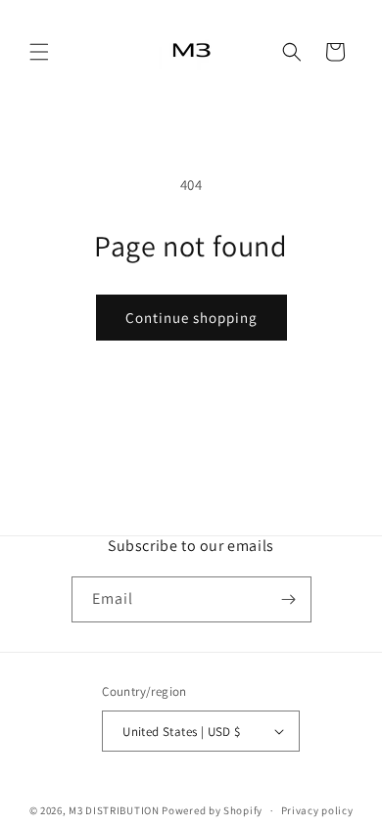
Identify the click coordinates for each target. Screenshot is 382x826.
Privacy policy (317, 810)
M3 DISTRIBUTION (114, 810)
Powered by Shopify (212, 810)
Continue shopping (191, 317)
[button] (39, 51)
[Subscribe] (288, 599)
